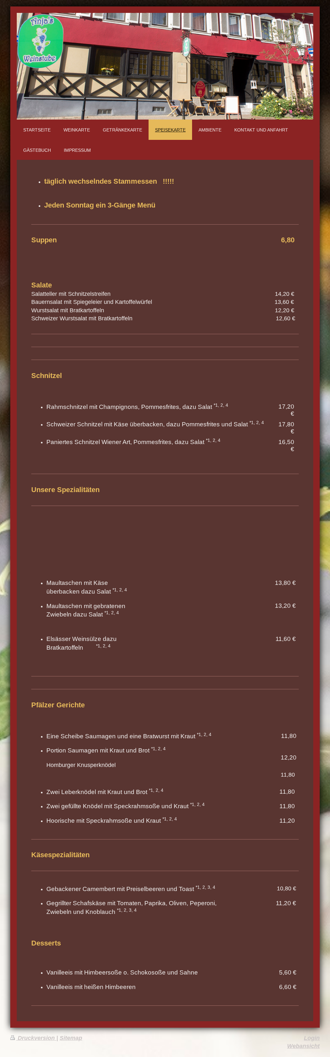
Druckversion (36, 1038)
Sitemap (71, 1038)
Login (312, 1038)
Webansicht (303, 1046)
